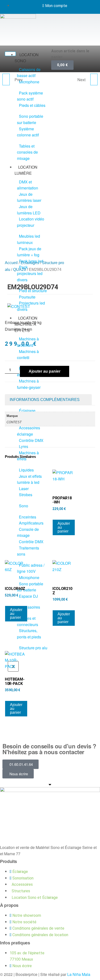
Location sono (27, 58)
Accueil (11, 263)
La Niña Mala (78, 974)
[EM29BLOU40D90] (94, 79)
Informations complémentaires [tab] (45, 400)
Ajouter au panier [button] (64, 527)
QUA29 (19, 269)
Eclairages (30, 263)
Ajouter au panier (44, 371)
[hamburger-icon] (10, 54)
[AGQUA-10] (6, 79)
